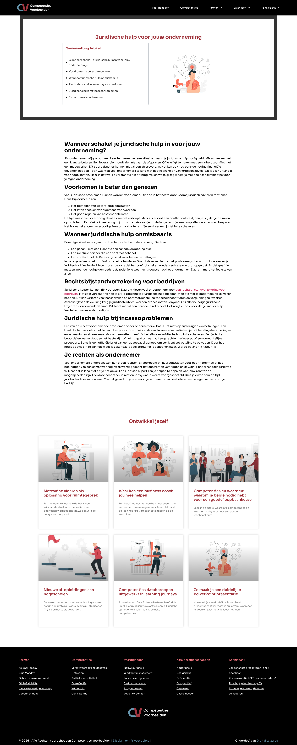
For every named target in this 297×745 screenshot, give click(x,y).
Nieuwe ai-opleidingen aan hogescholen (69, 592)
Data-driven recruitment (34, 678)
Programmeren (133, 688)
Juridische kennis (135, 683)
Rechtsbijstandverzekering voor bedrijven (96, 84)
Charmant (183, 688)
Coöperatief (184, 678)
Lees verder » (51, 523)
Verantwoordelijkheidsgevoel (90, 667)
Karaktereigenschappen (193, 660)
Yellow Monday (28, 667)
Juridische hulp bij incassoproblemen (94, 90)
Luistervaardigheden (137, 678)
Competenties (189, 7)
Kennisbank (268, 7)
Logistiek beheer (134, 693)
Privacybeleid (140, 740)
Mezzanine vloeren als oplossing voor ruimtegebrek (71, 493)
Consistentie (79, 693)
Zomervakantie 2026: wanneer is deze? (253, 678)
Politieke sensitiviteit (84, 678)
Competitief (184, 683)
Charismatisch (185, 693)
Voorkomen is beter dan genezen (90, 71)
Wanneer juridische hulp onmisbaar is (94, 78)
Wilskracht (78, 688)
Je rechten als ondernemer (87, 97)
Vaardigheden (160, 7)
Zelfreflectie (79, 683)
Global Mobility (28, 683)
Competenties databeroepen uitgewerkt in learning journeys (148, 592)
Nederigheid (184, 667)
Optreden (78, 673)
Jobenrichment (28, 693)
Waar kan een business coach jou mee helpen (146, 493)
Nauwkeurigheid (134, 667)
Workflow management (138, 673)
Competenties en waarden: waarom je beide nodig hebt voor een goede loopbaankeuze (223, 495)
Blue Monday (27, 673)
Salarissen (240, 7)
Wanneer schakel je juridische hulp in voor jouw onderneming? (99, 62)
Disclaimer (120, 740)
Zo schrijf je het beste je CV (245, 683)
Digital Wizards (267, 740)
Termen (213, 7)
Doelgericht (184, 673)
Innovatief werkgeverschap (35, 688)
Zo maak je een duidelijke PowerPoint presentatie (217, 592)
